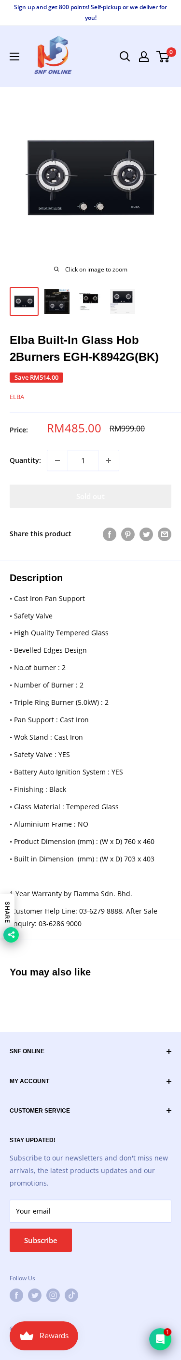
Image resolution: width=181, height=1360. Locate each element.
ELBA (17, 396)
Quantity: (25, 460)
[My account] (144, 56)
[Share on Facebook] (109, 534)
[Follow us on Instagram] (53, 1295)
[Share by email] (164, 534)
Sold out (90, 496)
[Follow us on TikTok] (71, 1295)
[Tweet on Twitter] (146, 534)
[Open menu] (14, 56)
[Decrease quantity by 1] (57, 460)
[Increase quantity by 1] (108, 460)
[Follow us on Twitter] (35, 1295)
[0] (163, 56)
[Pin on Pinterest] (128, 534)
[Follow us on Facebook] (16, 1295)
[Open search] (125, 56)
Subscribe (40, 1240)
